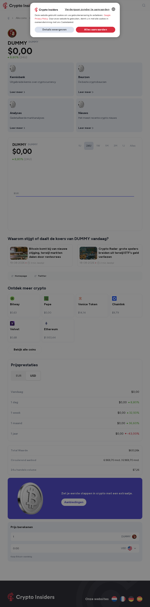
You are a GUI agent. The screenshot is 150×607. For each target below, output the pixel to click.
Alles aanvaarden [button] (95, 29)
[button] (54, 30)
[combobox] (113, 9)
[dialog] (75, 20)
